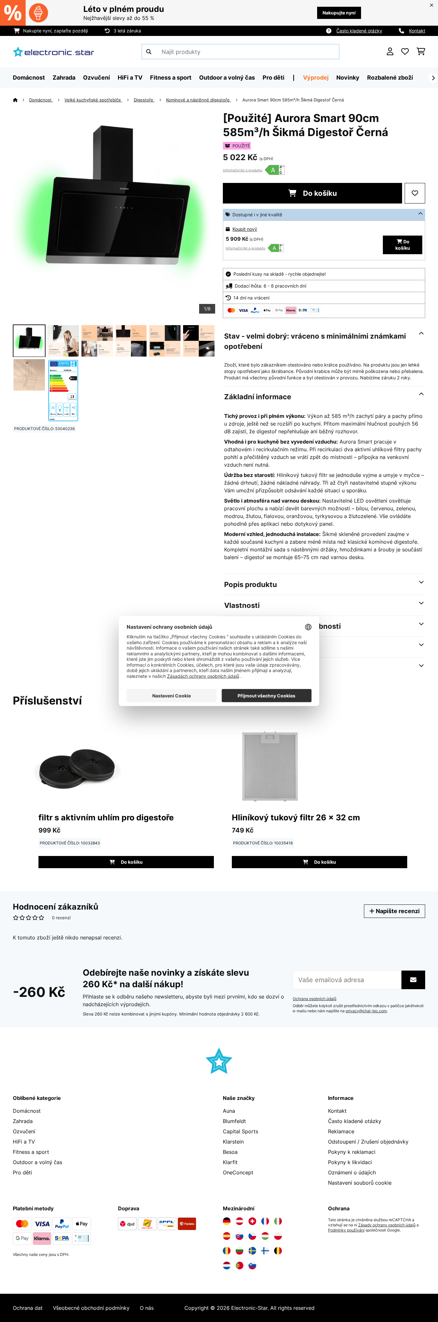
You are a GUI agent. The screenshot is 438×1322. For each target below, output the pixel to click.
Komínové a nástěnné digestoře (198, 99)
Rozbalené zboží (390, 77)
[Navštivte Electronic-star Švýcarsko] (252, 1221)
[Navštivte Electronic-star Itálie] (278, 1221)
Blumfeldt (234, 1121)
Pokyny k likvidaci (350, 1162)
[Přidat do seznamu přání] (415, 193)
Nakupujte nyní (339, 12)
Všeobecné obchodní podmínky (91, 1308)
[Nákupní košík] (421, 51)
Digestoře (144, 99)
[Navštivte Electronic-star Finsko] (265, 1251)
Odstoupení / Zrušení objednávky (368, 1141)
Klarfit (230, 1162)
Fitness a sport (31, 1152)
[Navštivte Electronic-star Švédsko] (252, 1251)
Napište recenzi (397, 911)
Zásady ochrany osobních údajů (387, 1225)
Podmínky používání (346, 1230)
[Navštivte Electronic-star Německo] (227, 1221)
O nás (147, 1308)
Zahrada (23, 1121)
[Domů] (21, 99)
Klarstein (233, 1141)
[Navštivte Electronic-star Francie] (265, 1221)
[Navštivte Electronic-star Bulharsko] (239, 1251)
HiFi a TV (24, 1141)
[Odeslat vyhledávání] (148, 52)
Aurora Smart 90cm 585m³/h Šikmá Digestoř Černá (293, 99)
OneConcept (238, 1172)
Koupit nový (244, 229)
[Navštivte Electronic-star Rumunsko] (227, 1251)
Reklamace (341, 1131)
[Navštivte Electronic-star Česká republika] (252, 1236)
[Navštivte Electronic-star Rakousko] (239, 1221)
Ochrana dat (28, 1308)
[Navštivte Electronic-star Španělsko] (227, 1236)
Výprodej (316, 77)
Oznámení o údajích (352, 1172)
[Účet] (390, 51)
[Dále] (433, 78)
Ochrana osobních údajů (314, 999)
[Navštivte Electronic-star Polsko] (278, 1236)
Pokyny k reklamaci (351, 1152)
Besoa (230, 1152)
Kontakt (417, 30)
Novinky (347, 77)
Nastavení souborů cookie (360, 1182)
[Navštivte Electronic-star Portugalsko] (239, 1265)
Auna (229, 1111)
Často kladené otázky (359, 30)
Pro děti (22, 1172)
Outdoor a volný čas (37, 1162)
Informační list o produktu (242, 170)
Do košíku (319, 193)
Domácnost (41, 99)
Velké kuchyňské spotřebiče (93, 99)
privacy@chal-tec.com (366, 1011)
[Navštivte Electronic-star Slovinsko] (252, 1265)
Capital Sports (240, 1131)
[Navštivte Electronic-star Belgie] (278, 1251)
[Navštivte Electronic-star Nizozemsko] (227, 1265)
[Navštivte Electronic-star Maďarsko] (265, 1236)
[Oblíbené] (405, 51)
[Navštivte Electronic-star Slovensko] (239, 1236)
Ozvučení (24, 1131)
